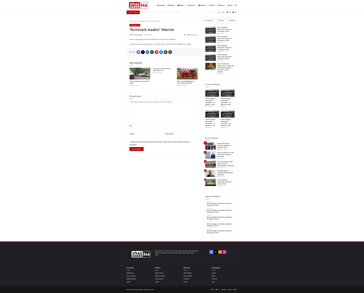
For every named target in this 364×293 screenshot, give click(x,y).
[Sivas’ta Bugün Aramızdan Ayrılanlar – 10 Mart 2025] (210, 182)
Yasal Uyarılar (159, 279)
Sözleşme (186, 279)
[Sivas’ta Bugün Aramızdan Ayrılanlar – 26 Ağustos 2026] (210, 57)
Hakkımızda (130, 273)
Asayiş (171, 5)
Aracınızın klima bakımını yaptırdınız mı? (162, 69)
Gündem (202, 5)
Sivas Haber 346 (137, 35)
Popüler (221, 20)
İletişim (157, 282)
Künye (128, 282)
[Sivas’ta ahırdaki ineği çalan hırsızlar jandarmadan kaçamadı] (210, 164)
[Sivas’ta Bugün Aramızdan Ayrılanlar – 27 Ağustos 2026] (210, 48)
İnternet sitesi (169, 134)
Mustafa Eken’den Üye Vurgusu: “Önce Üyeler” (154, 12)
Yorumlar (232, 20)
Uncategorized (141, 21)
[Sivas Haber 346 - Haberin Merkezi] (138, 5)
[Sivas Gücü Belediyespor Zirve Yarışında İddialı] (187, 73)
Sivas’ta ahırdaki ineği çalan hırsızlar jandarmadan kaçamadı (225, 164)
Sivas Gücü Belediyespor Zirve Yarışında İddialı (185, 82)
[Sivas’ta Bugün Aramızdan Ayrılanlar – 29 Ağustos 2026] (210, 30)
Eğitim (181, 5)
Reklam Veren (159, 273)
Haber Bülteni (187, 273)
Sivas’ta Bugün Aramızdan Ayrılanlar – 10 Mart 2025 (225, 182)
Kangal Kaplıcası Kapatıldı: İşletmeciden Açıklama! (225, 173)
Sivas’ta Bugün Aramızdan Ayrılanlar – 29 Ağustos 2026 (225, 29)
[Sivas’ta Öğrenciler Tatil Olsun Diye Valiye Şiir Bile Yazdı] (210, 155)
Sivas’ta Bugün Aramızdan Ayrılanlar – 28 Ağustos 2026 (225, 38)
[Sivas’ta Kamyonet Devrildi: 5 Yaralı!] (139, 73)
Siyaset (221, 5)
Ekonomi (191, 5)
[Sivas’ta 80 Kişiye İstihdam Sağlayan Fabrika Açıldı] (210, 146)
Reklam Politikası (160, 276)
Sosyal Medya (187, 276)
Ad (130, 125)
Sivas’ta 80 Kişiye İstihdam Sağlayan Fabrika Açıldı (223, 145)
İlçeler (212, 5)
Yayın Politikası (131, 276)
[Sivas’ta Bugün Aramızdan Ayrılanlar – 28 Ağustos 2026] (210, 39)
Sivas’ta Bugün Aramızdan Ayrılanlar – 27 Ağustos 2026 (225, 47)
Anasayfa (162, 5)
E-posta (132, 134)
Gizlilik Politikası (131, 279)
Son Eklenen (209, 20)
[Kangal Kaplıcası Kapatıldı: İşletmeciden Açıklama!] (210, 173)
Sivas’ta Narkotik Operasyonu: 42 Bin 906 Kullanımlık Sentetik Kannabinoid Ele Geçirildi (225, 68)
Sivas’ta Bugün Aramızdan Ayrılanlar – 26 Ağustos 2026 (225, 57)
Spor (230, 5)
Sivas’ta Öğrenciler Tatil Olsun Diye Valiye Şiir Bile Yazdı (225, 154)
